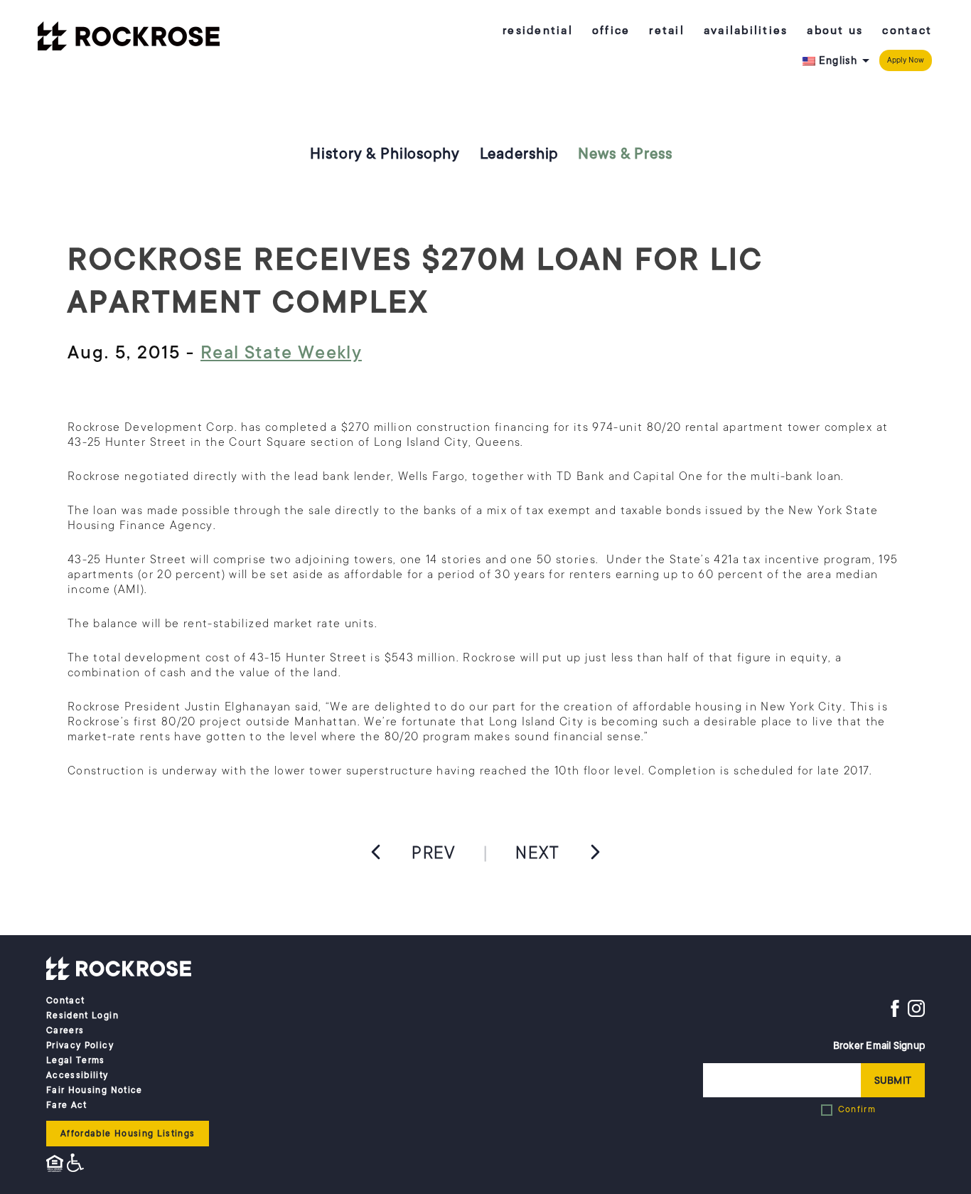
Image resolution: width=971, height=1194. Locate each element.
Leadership (519, 153)
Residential (538, 30)
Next (537, 853)
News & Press (625, 153)
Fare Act (66, 1105)
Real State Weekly (281, 352)
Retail (667, 30)
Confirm (857, 1109)
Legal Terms (75, 1060)
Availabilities (746, 30)
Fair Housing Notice (94, 1090)
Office (611, 30)
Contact (907, 30)
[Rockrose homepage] (129, 37)
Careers (65, 1030)
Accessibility (77, 1075)
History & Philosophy (384, 153)
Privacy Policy (80, 1045)
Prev (434, 853)
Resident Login (82, 1015)
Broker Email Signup (879, 1045)
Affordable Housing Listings (127, 1133)
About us (835, 30)
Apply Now (905, 60)
